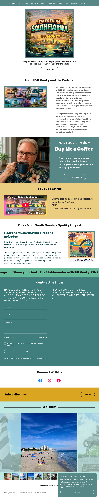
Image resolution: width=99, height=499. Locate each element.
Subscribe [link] (23, 3)
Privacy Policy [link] (36, 358)
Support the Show (74, 177)
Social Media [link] (71, 3)
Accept (77, 492)
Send (26, 351)
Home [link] (14, 3)
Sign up (87, 394)
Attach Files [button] (10, 337)
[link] (40, 381)
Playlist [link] (84, 3)
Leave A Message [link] (48, 3)
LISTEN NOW (49, 69)
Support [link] (34, 3)
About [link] (60, 3)
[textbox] (25, 306)
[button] (5, 337)
